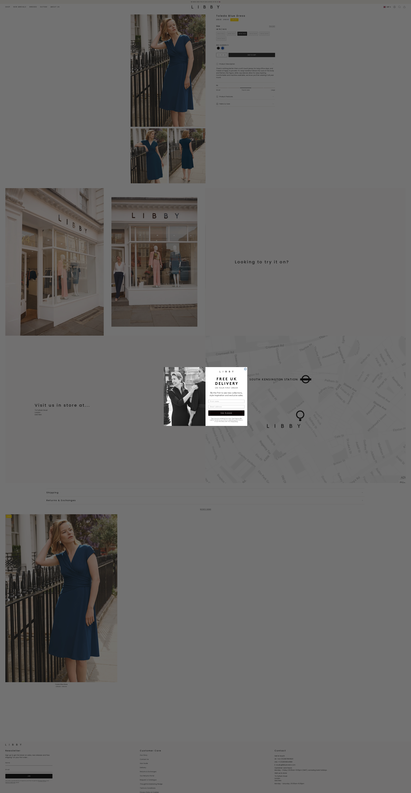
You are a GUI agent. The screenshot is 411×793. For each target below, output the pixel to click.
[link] (226, 420)
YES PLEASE (226, 413)
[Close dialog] (245, 369)
